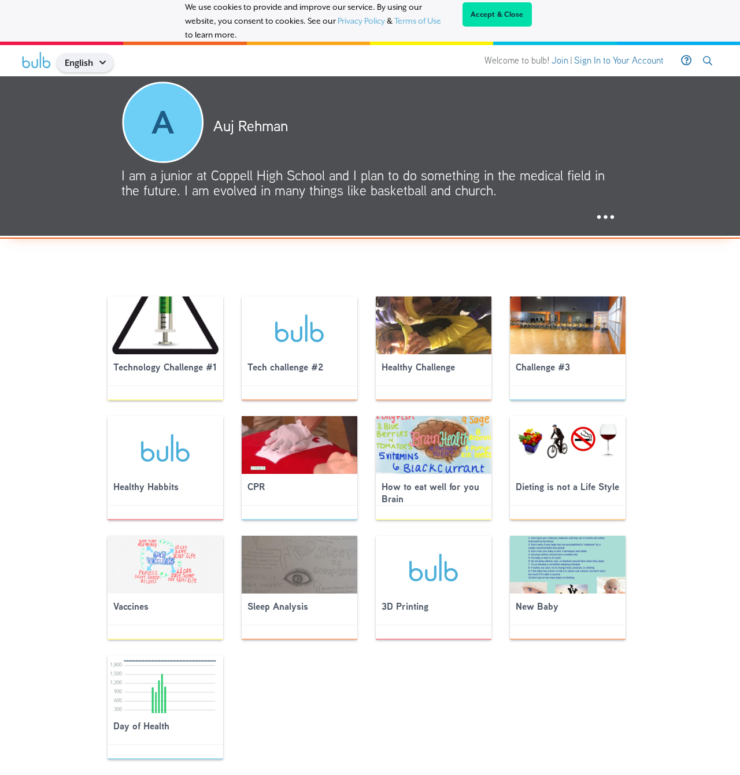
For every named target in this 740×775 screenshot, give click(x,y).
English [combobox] (79, 63)
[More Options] (605, 217)
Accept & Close (497, 14)
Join (560, 60)
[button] (107, 63)
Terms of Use (417, 20)
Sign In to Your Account (619, 60)
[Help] (686, 61)
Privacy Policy (361, 20)
